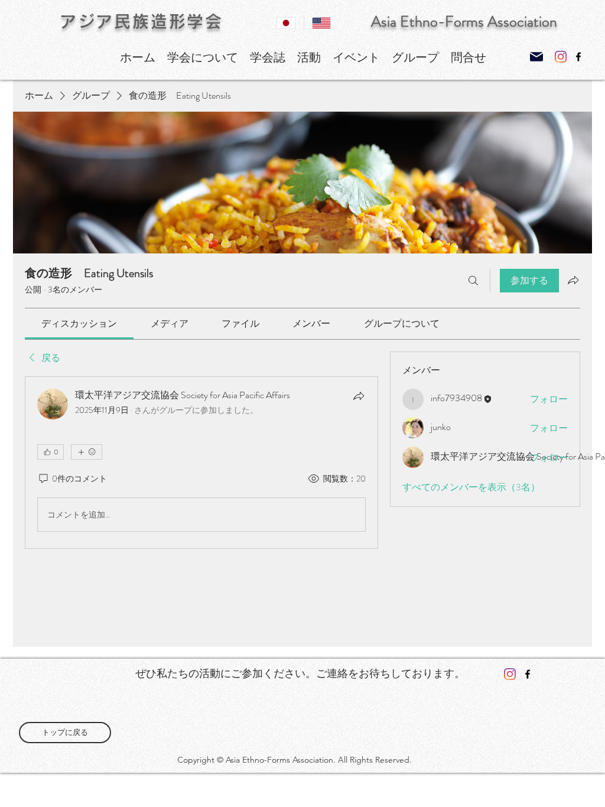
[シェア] (359, 396)
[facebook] (578, 57)
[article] (201, 462)
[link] (79, 323)
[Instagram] (561, 57)
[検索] (473, 280)
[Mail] (536, 56)
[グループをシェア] (573, 280)
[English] (321, 23)
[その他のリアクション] (86, 452)
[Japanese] (286, 23)
